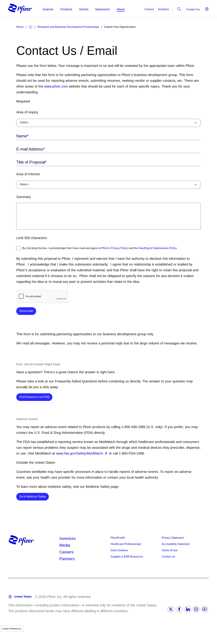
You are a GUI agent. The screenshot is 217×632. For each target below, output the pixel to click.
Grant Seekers (119, 550)
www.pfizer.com (56, 86)
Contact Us (193, 9)
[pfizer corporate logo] (20, 8)
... (30, 26)
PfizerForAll (118, 537)
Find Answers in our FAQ (35, 396)
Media (64, 545)
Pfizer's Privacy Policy (114, 248)
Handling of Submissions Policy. (157, 248)
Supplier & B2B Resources (127, 556)
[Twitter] (170, 609)
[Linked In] (187, 609)
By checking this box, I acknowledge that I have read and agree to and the (99, 248)
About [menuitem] (121, 9)
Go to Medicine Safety (34, 496)
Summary (23, 197)
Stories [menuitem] (83, 9)
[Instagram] (196, 609)
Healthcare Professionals (126, 544)
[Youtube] (204, 609)
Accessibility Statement (176, 544)
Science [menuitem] (48, 9)
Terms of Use (169, 550)
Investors (163, 9)
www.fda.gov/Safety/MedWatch (79, 453)
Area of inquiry (27, 112)
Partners (67, 558)
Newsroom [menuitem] (102, 9)
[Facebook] (179, 609)
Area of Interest (28, 174)
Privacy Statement (173, 537)
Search (179, 9)
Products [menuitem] (66, 9)
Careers (149, 9)
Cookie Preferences (11, 628)
